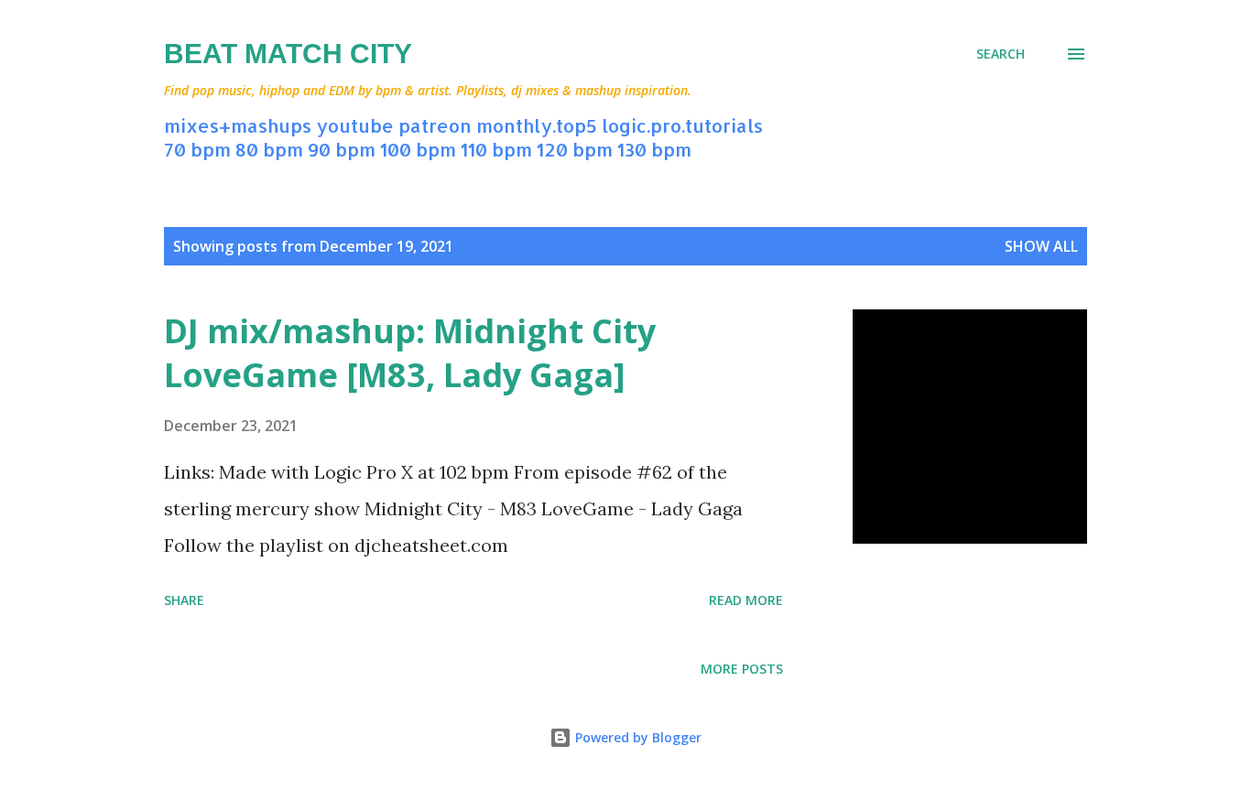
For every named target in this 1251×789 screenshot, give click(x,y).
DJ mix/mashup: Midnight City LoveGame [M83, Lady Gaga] (410, 352)
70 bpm (197, 149)
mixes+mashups (237, 125)
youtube (355, 125)
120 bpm (575, 149)
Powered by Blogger (636, 737)
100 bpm (418, 149)
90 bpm (341, 149)
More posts (742, 668)
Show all (1041, 246)
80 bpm (269, 149)
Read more (746, 600)
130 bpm (654, 149)
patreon (435, 125)
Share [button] (184, 600)
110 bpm (496, 149)
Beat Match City (288, 53)
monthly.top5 (536, 125)
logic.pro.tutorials (682, 125)
